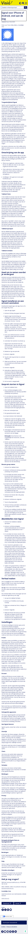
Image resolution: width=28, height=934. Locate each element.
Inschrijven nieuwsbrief (10, 922)
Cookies (3, 926)
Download (6, 903)
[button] (26, 3)
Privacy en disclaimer (12, 926)
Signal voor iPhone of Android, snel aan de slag (13, 15)
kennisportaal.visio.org (7, 888)
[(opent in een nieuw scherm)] (5, 931)
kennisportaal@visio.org (13, 882)
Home (17, 903)
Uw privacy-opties (8, 916)
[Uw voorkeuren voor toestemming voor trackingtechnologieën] (25, 931)
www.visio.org (5, 898)
